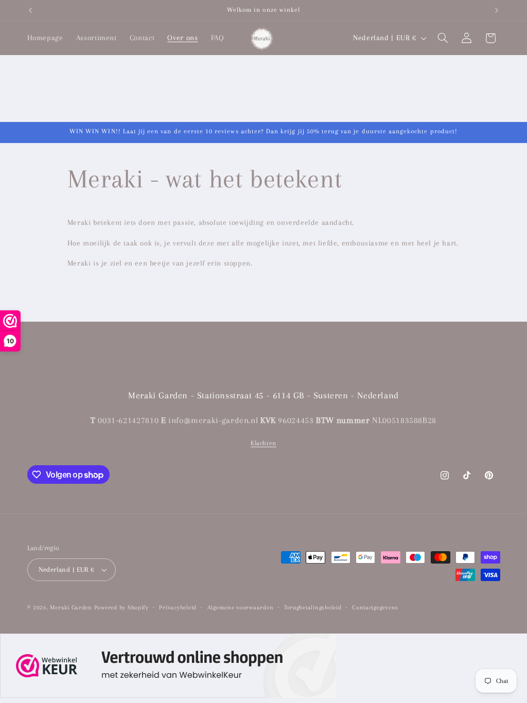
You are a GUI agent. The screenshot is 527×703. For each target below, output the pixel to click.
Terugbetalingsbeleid (313, 607)
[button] (442, 38)
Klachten (263, 443)
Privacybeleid (178, 607)
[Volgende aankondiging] (496, 10)
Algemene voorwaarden (240, 607)
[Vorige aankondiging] (30, 10)
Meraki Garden (71, 607)
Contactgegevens (375, 607)
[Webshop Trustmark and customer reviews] (168, 668)
